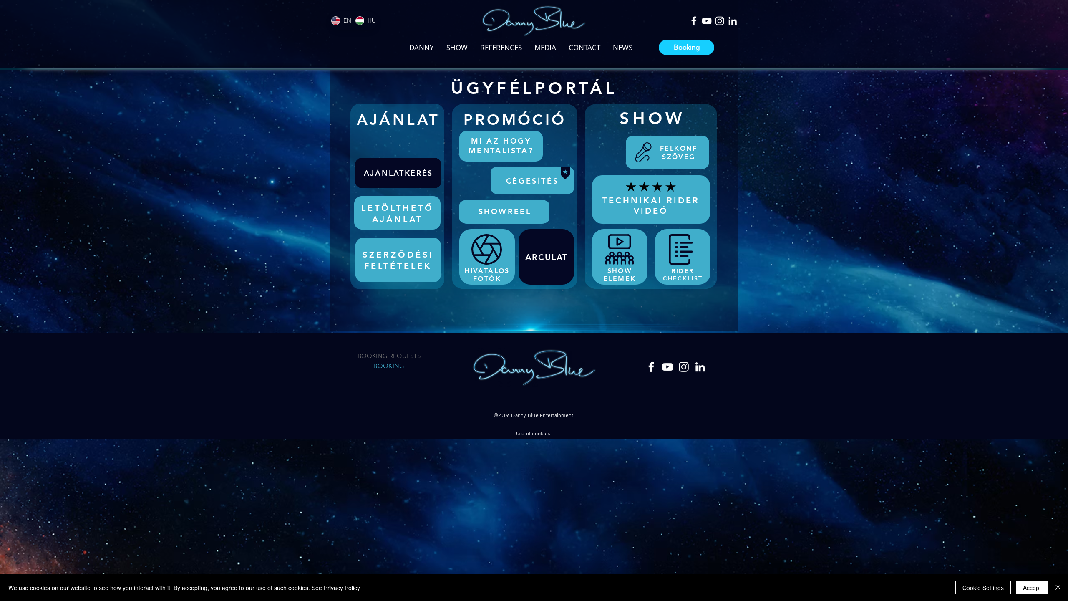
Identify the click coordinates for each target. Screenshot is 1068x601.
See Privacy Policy (336, 587)
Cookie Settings (983, 587)
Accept (1032, 587)
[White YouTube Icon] (707, 21)
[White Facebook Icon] (694, 21)
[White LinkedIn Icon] (732, 21)
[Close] (1058, 587)
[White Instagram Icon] (719, 21)
